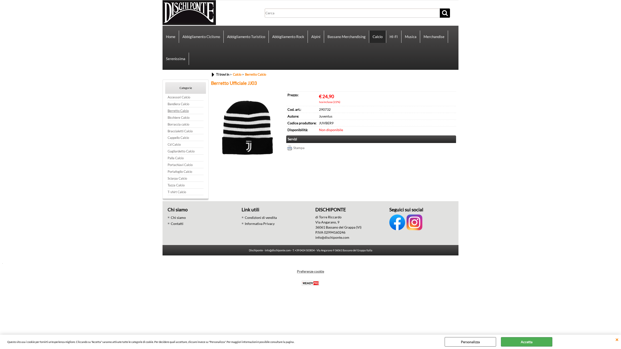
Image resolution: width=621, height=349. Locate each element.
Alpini (315, 36)
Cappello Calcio (178, 138)
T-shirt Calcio (177, 192)
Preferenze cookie (310, 271)
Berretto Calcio (178, 111)
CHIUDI (617, 339)
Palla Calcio (176, 158)
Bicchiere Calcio (178, 117)
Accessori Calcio (179, 97)
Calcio (378, 36)
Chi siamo (178, 217)
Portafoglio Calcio (180, 172)
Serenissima (175, 58)
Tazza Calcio (176, 185)
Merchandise (434, 36)
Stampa (298, 148)
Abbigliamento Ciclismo (201, 36)
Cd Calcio (174, 144)
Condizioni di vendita (261, 217)
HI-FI (394, 36)
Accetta (526, 342)
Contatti (177, 224)
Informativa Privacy (260, 224)
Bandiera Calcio (178, 104)
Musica (411, 36)
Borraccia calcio (178, 124)
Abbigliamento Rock (288, 36)
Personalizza (470, 342)
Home (170, 36)
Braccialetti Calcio (180, 131)
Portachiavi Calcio (180, 165)
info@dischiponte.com (332, 237)
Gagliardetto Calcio (181, 151)
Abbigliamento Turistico (246, 36)
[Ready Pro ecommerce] (310, 283)
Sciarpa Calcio (177, 178)
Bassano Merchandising (346, 36)
